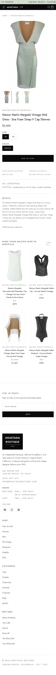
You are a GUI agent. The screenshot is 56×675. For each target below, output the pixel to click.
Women (5, 531)
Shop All (5, 633)
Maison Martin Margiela (22, 16)
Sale (4, 557)
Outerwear (6, 582)
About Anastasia (8, 617)
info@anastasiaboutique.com (19, 481)
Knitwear (5, 587)
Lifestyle (5, 552)
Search (5, 628)
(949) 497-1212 (10, 478)
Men (4, 536)
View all (48, 243)
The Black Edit (8, 638)
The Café (6, 622)
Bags (4, 598)
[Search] (48, 7)
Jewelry (5, 603)
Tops (4, 572)
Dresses (5, 577)
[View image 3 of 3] (27, 97)
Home (4, 16)
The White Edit (8, 643)
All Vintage (6, 541)
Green (7, 148)
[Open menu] (3, 7)
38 (5, 136)
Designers (6, 547)
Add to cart (28, 158)
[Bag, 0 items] (52, 7)
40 (13, 136)
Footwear (6, 592)
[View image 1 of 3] (6, 97)
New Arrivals (7, 526)
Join (28, 414)
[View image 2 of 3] (17, 97)
